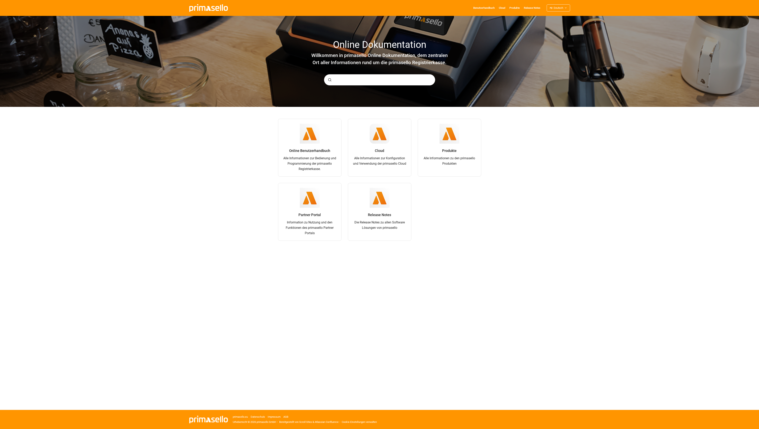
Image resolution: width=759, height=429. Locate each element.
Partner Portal (309, 215)
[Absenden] (330, 80)
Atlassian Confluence (327, 421)
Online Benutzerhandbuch (309, 151)
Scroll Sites (305, 421)
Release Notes (532, 7)
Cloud (502, 7)
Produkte (514, 7)
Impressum (274, 416)
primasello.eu (240, 416)
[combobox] (379, 79)
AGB (285, 416)
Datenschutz (258, 416)
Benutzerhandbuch (484, 7)
